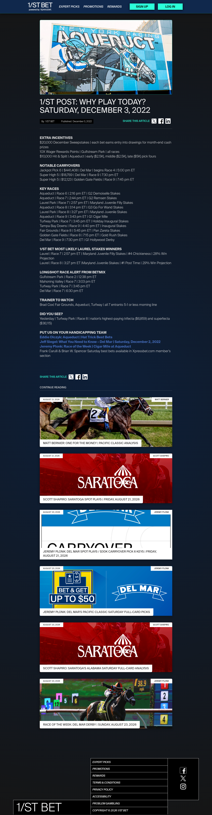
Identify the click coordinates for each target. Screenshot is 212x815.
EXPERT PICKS (69, 6)
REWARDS (114, 6)
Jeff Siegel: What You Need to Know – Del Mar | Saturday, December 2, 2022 (100, 342)
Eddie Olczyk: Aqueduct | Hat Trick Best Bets (76, 337)
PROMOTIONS (93, 6)
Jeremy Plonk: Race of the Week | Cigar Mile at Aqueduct (85, 346)
